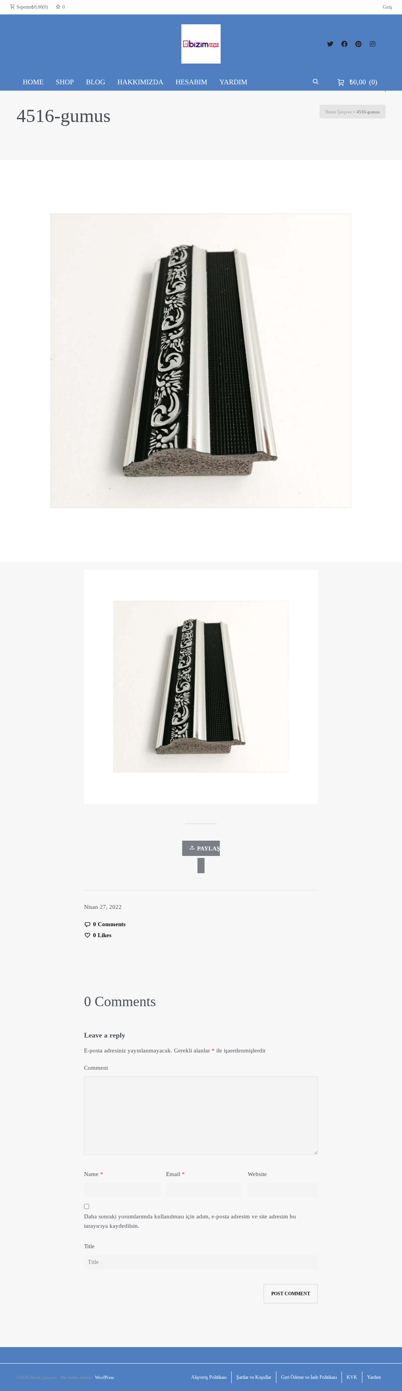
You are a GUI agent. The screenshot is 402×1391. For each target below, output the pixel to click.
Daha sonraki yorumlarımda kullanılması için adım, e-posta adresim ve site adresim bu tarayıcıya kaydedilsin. (190, 1221)
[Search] (316, 82)
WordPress (104, 1377)
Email (173, 1174)
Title (89, 1246)
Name (91, 1174)
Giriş (387, 7)
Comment (96, 1068)
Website (257, 1174)
